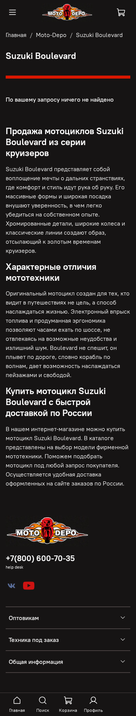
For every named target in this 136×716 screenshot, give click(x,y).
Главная (16, 35)
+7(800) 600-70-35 (40, 558)
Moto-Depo (51, 35)
